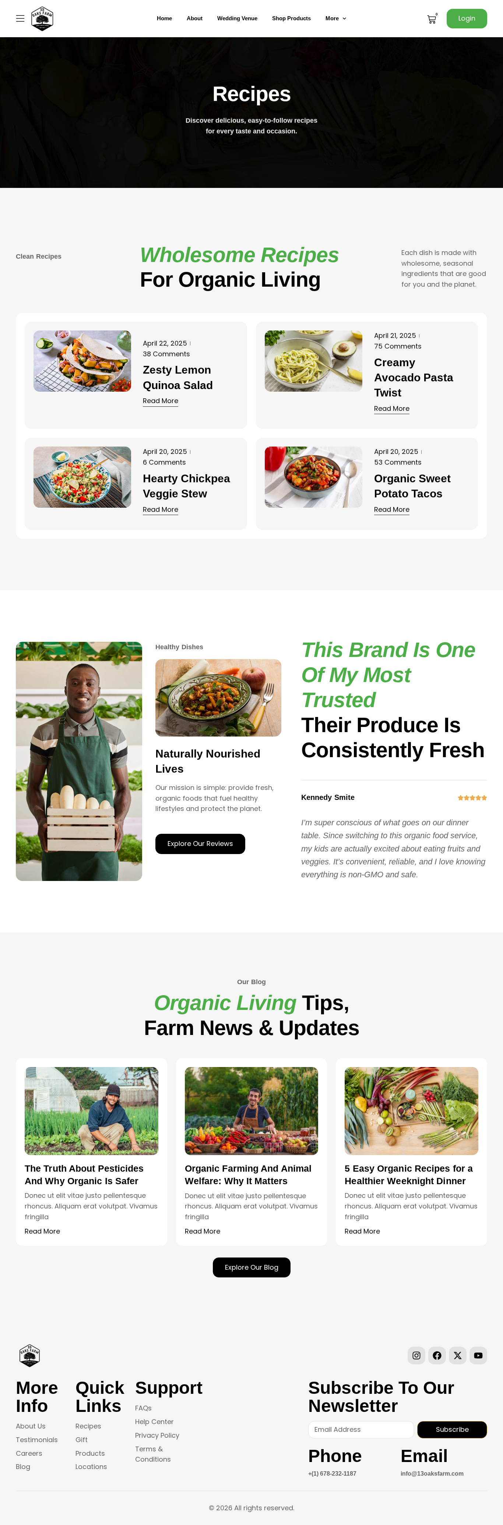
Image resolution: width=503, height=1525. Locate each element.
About (195, 18)
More (332, 18)
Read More (42, 1231)
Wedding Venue (237, 18)
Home (164, 18)
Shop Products (291, 18)
